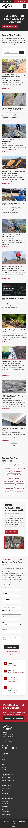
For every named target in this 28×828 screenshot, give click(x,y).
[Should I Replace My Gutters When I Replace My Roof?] (14, 194)
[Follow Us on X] (6, 748)
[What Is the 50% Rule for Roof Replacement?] (14, 131)
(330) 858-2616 (12, 665)
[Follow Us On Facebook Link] (2, 748)
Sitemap (14, 826)
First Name (5, 587)
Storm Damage (5, 790)
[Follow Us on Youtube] (13, 748)
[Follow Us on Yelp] (16, 748)
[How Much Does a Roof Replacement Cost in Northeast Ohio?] (14, 163)
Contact (4, 769)
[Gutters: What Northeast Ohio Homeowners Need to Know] (14, 352)
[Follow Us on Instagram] (9, 748)
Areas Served (5, 761)
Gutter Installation (7, 783)
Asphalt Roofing (6, 801)
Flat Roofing (5, 806)
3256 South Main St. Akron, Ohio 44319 (13, 680)
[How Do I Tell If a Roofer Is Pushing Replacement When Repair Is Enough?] (14, 66)
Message (4, 635)
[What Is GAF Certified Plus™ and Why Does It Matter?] (14, 226)
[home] (7, 5)
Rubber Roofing (6, 814)
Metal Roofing (5, 804)
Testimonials (5, 767)
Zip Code (4, 629)
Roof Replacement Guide (8, 780)
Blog (3, 756)
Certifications (5, 764)
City (3, 616)
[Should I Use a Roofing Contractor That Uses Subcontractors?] (14, 257)
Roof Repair (5, 793)
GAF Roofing (5, 809)
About (3, 759)
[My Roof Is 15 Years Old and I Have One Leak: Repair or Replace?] (14, 99)
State (3, 622)
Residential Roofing (7, 785)
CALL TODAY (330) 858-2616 (14, 718)
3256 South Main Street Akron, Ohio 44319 (9, 735)
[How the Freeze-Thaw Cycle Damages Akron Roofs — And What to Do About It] (14, 386)
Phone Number (6, 599)
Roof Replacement (6, 777)
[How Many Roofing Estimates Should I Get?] (14, 321)
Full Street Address (7, 610)
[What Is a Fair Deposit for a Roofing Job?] (14, 289)
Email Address (6, 605)
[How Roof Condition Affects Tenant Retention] (14, 419)
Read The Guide (11, 532)
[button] (24, 6)
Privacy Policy (14, 823)
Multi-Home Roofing (7, 788)
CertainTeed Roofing (7, 811)
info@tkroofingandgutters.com (16, 672)
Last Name (5, 593)
